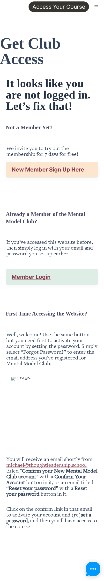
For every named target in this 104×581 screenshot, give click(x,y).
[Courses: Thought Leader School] (4, 7)
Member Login (31, 276)
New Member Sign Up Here (48, 169)
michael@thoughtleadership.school (46, 464)
